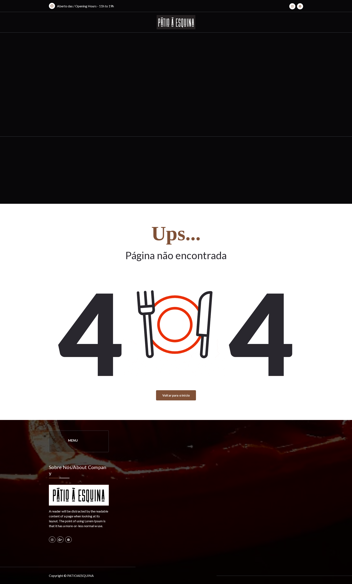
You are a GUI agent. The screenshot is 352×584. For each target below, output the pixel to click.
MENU (73, 440)
